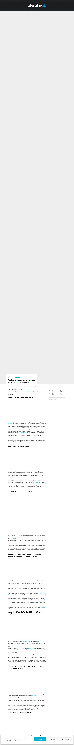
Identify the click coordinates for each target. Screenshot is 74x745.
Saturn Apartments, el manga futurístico (59, 417)
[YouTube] (64, 1)
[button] (71, 735)
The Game (55, 412)
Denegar (53, 739)
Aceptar (40, 739)
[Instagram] (62, 1)
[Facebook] (59, 1)
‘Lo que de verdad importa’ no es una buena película (59, 403)
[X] (60, 1)
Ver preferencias (66, 739)
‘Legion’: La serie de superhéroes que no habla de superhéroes (59, 407)
